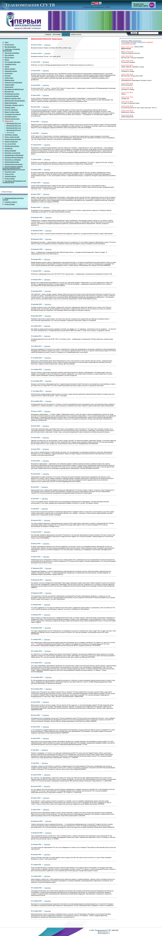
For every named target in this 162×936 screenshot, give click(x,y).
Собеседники (9, 78)
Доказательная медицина (13, 139)
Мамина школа (9, 80)
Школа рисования (10, 150)
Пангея (7, 66)
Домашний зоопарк (11, 71)
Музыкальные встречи (12, 94)
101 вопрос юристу (11, 116)
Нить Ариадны (9, 55)
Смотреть (47, 45)
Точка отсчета (9, 174)
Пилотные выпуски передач (14, 164)
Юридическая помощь (12, 146)
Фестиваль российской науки (14, 89)
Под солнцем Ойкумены (12, 62)
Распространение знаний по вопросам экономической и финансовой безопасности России (14, 168)
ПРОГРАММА (57, 34)
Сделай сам (8, 148)
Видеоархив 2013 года (13, 125)
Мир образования (10, 47)
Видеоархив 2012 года (13, 128)
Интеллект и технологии (12, 153)
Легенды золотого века (12, 119)
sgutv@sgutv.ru (105, 932)
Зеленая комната (10, 176)
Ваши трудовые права (12, 112)
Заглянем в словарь (11, 134)
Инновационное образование (14, 155)
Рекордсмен (9, 73)
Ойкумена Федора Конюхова (14, 157)
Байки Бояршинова (11, 103)
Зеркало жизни (9, 84)
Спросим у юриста (11, 202)
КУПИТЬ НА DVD (76, 34)
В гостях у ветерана (11, 109)
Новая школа (9, 121)
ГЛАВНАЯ (48, 34)
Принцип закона (10, 107)
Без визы (8, 75)
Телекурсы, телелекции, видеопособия (11, 49)
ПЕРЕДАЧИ (65, 34)
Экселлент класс (10, 172)
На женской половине (12, 96)
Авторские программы (12, 53)
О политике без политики (13, 114)
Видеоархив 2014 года (13, 123)
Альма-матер (9, 87)
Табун (6, 42)
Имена (7, 59)
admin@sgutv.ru (105, 933)
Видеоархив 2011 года (13, 130)
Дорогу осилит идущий (12, 137)
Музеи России (9, 44)
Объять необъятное (11, 141)
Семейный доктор (10, 64)
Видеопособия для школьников (15, 100)
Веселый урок (9, 91)
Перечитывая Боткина (12, 162)
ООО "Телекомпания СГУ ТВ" (101, 930)
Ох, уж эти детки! (10, 143)
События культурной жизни (13, 82)
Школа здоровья (10, 69)
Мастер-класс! (9, 57)
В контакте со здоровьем (13, 159)
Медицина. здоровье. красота (14, 105)
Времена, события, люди (13, 98)
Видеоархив (10, 132)
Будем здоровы (10, 178)
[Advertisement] (140, 138)
